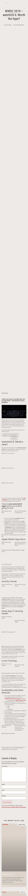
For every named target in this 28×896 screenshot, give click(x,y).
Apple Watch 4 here (21, 700)
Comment (5, 766)
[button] (14, 3)
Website (4, 795)
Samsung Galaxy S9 (8, 874)
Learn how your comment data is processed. (14, 807)
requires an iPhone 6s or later (12, 698)
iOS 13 (14, 438)
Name (3, 784)
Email (3, 790)
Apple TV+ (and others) (10, 435)
